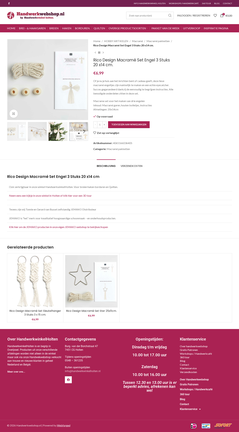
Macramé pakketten (158, 41)
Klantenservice (188, 368)
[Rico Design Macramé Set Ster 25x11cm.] (91, 281)
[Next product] (103, 53)
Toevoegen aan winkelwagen (128, 124)
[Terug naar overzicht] (99, 53)
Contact (184, 364)
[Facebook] (68, 379)
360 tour (185, 357)
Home (96, 41)
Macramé (137, 41)
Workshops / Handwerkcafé (196, 353)
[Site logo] (36, 15)
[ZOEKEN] (170, 15)
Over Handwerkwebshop (194, 379)
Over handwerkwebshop (194, 346)
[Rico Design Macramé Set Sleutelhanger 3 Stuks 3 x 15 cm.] (35, 281)
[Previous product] (95, 53)
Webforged (63, 425)
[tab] (106, 164)
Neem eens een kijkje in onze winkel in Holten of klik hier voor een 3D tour (50, 195)
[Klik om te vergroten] (14, 114)
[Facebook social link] (9, 3)
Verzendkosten (188, 372)
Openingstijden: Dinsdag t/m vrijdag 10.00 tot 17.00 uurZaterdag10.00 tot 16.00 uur (150, 365)
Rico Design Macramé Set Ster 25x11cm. (91, 311)
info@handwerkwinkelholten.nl (83, 371)
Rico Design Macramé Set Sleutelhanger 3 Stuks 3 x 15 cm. (35, 312)
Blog (182, 360)
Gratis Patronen (189, 349)
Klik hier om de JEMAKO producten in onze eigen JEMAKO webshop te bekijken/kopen (58, 226)
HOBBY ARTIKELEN (116, 41)
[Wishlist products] (215, 15)
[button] (11, 131)
